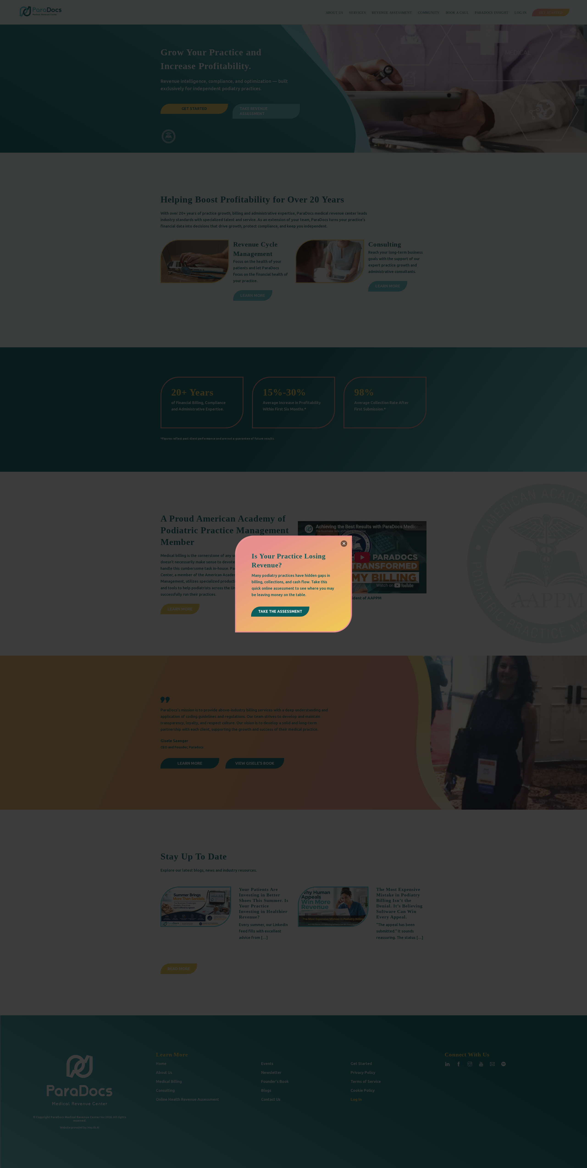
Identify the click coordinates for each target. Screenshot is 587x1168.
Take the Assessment (280, 611)
